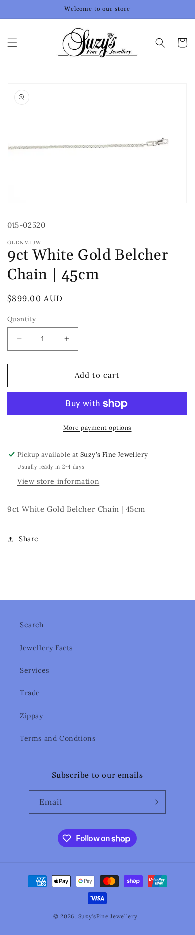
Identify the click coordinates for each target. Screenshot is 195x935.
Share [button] (29, 538)
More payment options (98, 427)
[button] (13, 43)
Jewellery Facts (46, 647)
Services (35, 670)
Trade (30, 692)
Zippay (32, 715)
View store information (59, 481)
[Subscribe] (155, 802)
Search (32, 624)
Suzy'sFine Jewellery (108, 916)
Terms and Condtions (58, 738)
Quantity (22, 319)
